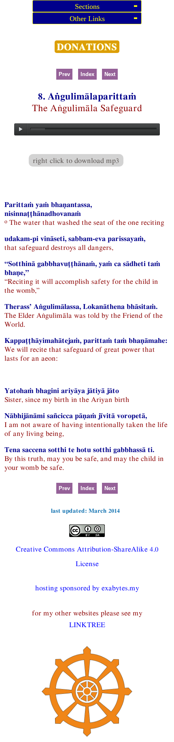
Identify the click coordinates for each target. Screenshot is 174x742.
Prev (64, 74)
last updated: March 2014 (85, 510)
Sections (87, 6)
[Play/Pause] (20, 129)
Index (87, 74)
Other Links (87, 19)
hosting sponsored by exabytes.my (87, 587)
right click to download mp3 (76, 160)
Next (109, 74)
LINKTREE (87, 624)
